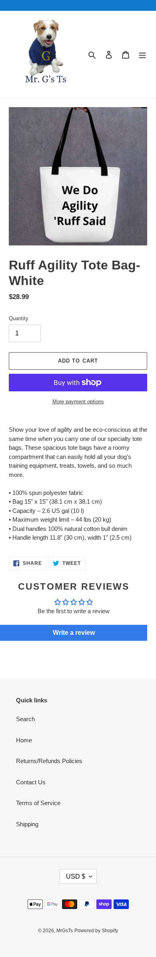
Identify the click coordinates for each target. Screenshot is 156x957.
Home (24, 740)
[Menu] (142, 54)
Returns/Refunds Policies (49, 761)
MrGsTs (64, 930)
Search (25, 719)
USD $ (75, 876)
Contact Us (31, 782)
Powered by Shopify (96, 930)
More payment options (78, 402)
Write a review (74, 632)
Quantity (18, 318)
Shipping (27, 824)
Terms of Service (38, 802)
